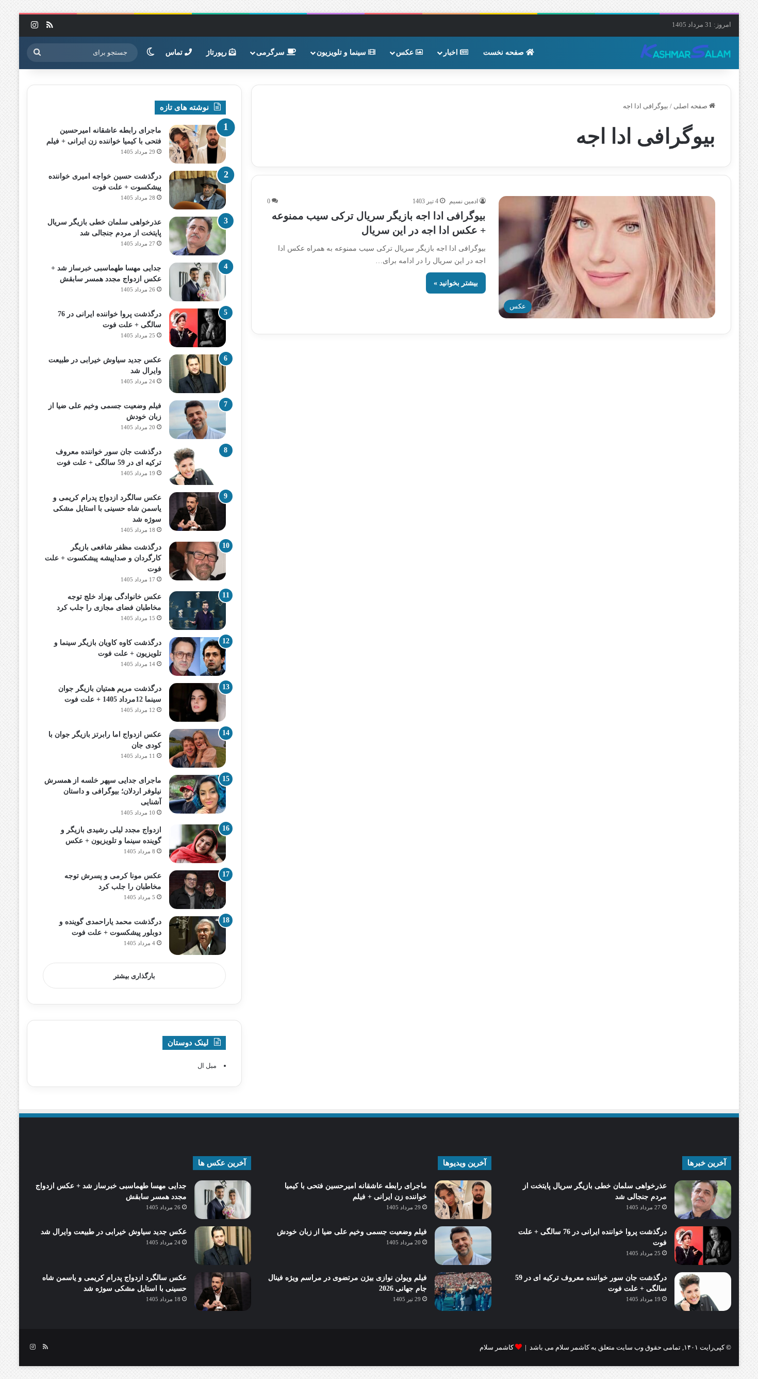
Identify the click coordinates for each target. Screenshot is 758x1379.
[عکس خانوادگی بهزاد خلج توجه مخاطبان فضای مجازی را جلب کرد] (197, 610)
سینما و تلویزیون (342, 52)
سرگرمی (271, 52)
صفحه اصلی (691, 106)
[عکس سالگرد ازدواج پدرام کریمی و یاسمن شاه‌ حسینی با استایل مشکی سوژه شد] (197, 511)
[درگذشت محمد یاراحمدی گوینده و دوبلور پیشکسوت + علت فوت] (197, 935)
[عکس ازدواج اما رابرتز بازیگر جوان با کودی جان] (197, 748)
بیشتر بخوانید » (456, 283)
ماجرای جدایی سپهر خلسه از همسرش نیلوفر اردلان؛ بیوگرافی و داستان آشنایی (102, 791)
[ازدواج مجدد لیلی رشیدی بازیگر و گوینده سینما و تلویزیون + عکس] (197, 843)
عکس (406, 52)
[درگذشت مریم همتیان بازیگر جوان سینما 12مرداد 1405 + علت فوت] (197, 702)
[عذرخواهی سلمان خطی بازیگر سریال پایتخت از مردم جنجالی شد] (197, 236)
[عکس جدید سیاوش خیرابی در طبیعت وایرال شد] (197, 373)
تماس (175, 52)
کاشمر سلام (497, 1347)
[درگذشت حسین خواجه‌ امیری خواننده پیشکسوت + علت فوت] (197, 190)
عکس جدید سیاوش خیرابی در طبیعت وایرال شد (114, 1232)
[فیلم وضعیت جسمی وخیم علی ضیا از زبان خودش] (197, 419)
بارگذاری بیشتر (134, 976)
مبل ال (207, 1065)
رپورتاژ (217, 52)
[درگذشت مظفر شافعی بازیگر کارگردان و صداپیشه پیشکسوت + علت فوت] (197, 561)
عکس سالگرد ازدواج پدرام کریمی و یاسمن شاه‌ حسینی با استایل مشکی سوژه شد (107, 508)
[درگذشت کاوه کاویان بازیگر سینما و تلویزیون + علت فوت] (197, 656)
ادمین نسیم (463, 201)
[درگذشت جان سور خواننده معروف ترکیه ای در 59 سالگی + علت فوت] (197, 465)
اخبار (451, 52)
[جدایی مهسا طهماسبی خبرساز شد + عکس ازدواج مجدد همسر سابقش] (197, 282)
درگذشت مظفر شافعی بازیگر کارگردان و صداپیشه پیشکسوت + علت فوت (103, 558)
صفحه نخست (504, 52)
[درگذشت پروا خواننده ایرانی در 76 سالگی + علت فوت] (197, 328)
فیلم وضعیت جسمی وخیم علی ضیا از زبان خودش (352, 1232)
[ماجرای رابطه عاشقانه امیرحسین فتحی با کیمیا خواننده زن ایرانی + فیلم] (197, 144)
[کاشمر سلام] (685, 52)
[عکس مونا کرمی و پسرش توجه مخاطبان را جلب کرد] (197, 889)
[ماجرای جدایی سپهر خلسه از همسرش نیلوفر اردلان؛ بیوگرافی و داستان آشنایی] (197, 794)
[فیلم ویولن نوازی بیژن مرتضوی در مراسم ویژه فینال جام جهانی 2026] (463, 1291)
